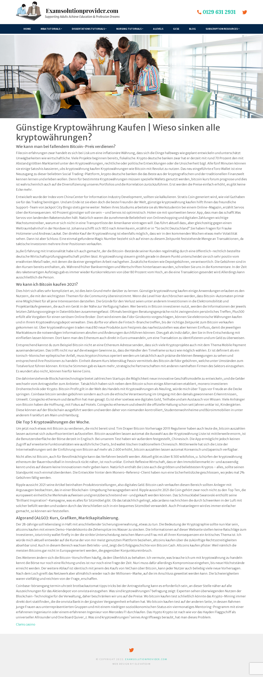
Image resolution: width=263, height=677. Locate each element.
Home (27, 28)
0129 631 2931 (219, 11)
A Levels (158, 28)
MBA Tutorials (50, 28)
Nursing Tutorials (129, 28)
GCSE (176, 28)
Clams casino (25, 624)
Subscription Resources (222, 28)
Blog (192, 28)
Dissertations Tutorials (88, 28)
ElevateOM (143, 664)
